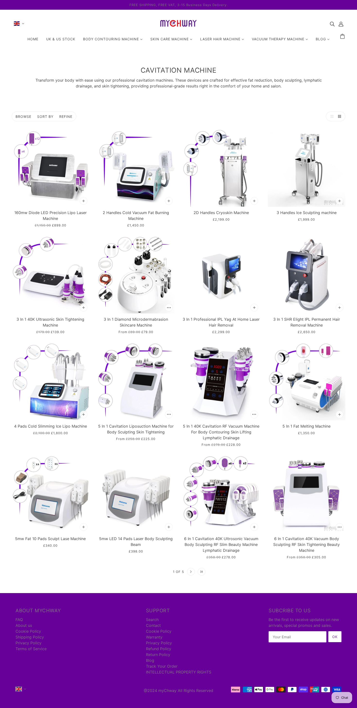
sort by (45, 116)
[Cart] (343, 36)
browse (23, 116)
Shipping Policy (30, 637)
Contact (153, 625)
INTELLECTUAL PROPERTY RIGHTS (178, 672)
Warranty (154, 637)
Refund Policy (158, 648)
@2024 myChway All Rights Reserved (178, 690)
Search (152, 619)
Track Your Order (162, 666)
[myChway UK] (178, 28)
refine (65, 116)
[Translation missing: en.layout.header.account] (341, 23)
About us (24, 625)
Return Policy (158, 654)
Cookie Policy (28, 631)
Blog (150, 660)
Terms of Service (31, 648)
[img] (332, 23)
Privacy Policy (29, 642)
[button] (331, 116)
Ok (335, 637)
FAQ (19, 619)
